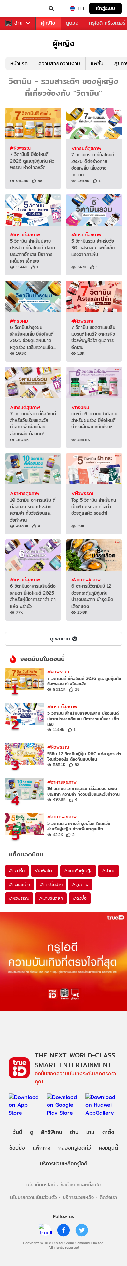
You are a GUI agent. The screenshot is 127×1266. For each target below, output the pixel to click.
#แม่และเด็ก (19, 884)
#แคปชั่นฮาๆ (51, 884)
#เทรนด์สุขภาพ (86, 148)
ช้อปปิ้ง (17, 1148)
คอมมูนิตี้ (108, 1148)
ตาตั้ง (108, 1132)
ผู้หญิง (48, 23)
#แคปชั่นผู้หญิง (78, 870)
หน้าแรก (19, 63)
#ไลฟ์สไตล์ (44, 870)
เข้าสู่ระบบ (105, 8)
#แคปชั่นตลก (51, 898)
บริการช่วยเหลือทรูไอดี (63, 1163)
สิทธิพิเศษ (51, 1132)
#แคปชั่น (17, 870)
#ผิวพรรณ (20, 147)
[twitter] (81, 1230)
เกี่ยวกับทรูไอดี (40, 1184)
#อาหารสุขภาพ (24, 493)
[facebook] (63, 1230)
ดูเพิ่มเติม (60, 639)
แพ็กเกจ (41, 1148)
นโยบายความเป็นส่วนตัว (33, 1197)
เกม (90, 1132)
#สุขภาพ (80, 884)
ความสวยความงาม (59, 63)
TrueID (18, 8)
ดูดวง (72, 23)
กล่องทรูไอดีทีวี (74, 1148)
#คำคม (108, 870)
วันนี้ (17, 1132)
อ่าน (18, 23)
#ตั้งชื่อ (80, 898)
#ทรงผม (19, 320)
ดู (31, 1132)
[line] (45, 1230)
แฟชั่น (97, 63)
